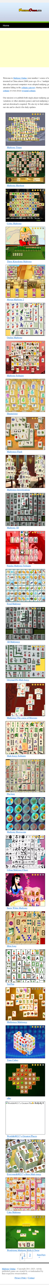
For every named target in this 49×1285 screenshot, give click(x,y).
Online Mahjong (14, 337)
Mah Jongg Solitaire (16, 755)
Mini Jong (11, 945)
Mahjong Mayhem (15, 185)
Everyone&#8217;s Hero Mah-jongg (24, 1174)
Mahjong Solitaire (15, 375)
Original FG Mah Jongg (18, 679)
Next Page (41, 1256)
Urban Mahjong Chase (17, 869)
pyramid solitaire (29, 90)
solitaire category (28, 87)
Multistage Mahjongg (17, 1022)
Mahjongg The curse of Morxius (22, 717)
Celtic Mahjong (14, 223)
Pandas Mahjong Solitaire (19, 565)
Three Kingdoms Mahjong (19, 261)
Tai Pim (10, 983)
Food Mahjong (14, 603)
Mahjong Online (20, 78)
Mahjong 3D (13, 527)
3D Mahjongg (13, 641)
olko (9, 1098)
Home (6, 25)
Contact (31, 1277)
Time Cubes (12, 1060)
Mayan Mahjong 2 (15, 299)
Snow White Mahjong (17, 907)
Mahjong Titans (14, 147)
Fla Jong (11, 793)
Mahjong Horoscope (16, 831)
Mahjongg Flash (14, 451)
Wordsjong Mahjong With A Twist (23, 1250)
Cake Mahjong (14, 1212)
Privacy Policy (21, 1277)
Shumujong (12, 413)
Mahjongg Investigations (18, 489)
